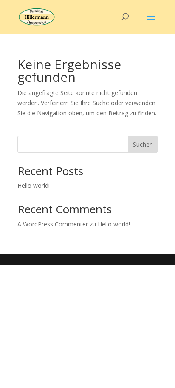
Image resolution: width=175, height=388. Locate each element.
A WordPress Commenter (52, 224)
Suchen (143, 144)
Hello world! (33, 185)
